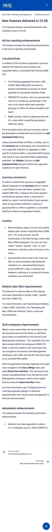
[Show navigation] (46, 526)
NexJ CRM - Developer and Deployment (17, 15)
